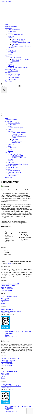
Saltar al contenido (6, 1)
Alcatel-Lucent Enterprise (15, 16)
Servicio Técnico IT (6, 277)
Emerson (11, 29)
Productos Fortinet (13, 59)
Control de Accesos (14, 56)
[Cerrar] (4, 72)
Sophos (10, 36)
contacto (10, 227)
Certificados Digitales (11, 8)
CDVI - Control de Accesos (9, 260)
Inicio (6, 6)
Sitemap (7, 299)
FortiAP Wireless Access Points (21, 24)
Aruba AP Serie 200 (6, 251)
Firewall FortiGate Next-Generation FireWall (19, 22)
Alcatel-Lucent (5, 264)
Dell (9, 31)
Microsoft (11, 48)
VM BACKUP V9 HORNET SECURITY (21, 42)
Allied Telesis (12, 13)
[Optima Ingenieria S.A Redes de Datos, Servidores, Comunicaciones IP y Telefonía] (5, 3)
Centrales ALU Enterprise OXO (10, 248)
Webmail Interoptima (7, 273)
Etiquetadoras (12, 61)
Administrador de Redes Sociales (18, 49)
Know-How (8, 63)
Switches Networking (14, 58)
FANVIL (11, 18)
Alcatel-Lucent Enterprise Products (11, 275)
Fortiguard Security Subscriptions (21, 28)
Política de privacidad (11, 300)
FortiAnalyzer (16, 26)
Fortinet (3, 265)
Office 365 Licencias (7, 253)
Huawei (10, 34)
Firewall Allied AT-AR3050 (9, 249)
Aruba (10, 15)
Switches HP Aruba (14, 11)
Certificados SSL (13, 53)
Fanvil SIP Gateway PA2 (8, 254)
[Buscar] (1, 66)
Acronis (10, 44)
